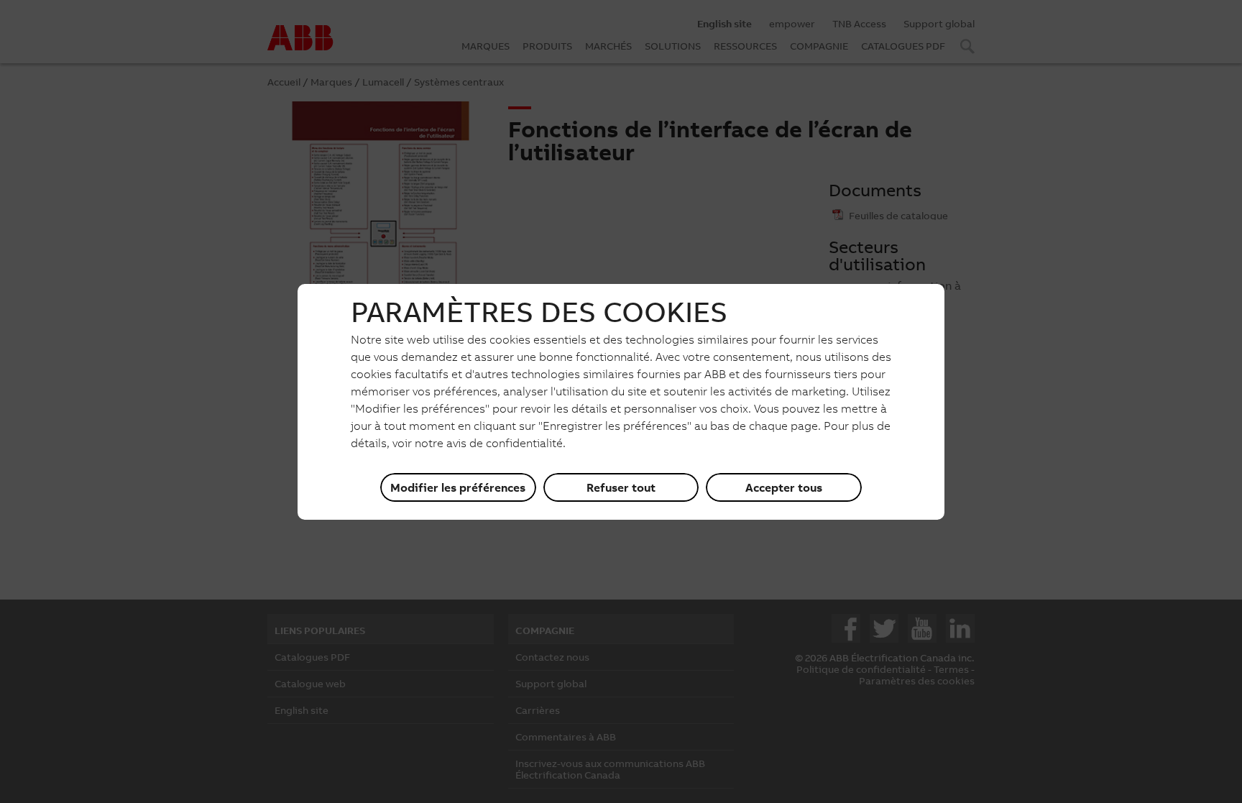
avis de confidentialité (504, 443)
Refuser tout (621, 487)
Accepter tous (783, 487)
